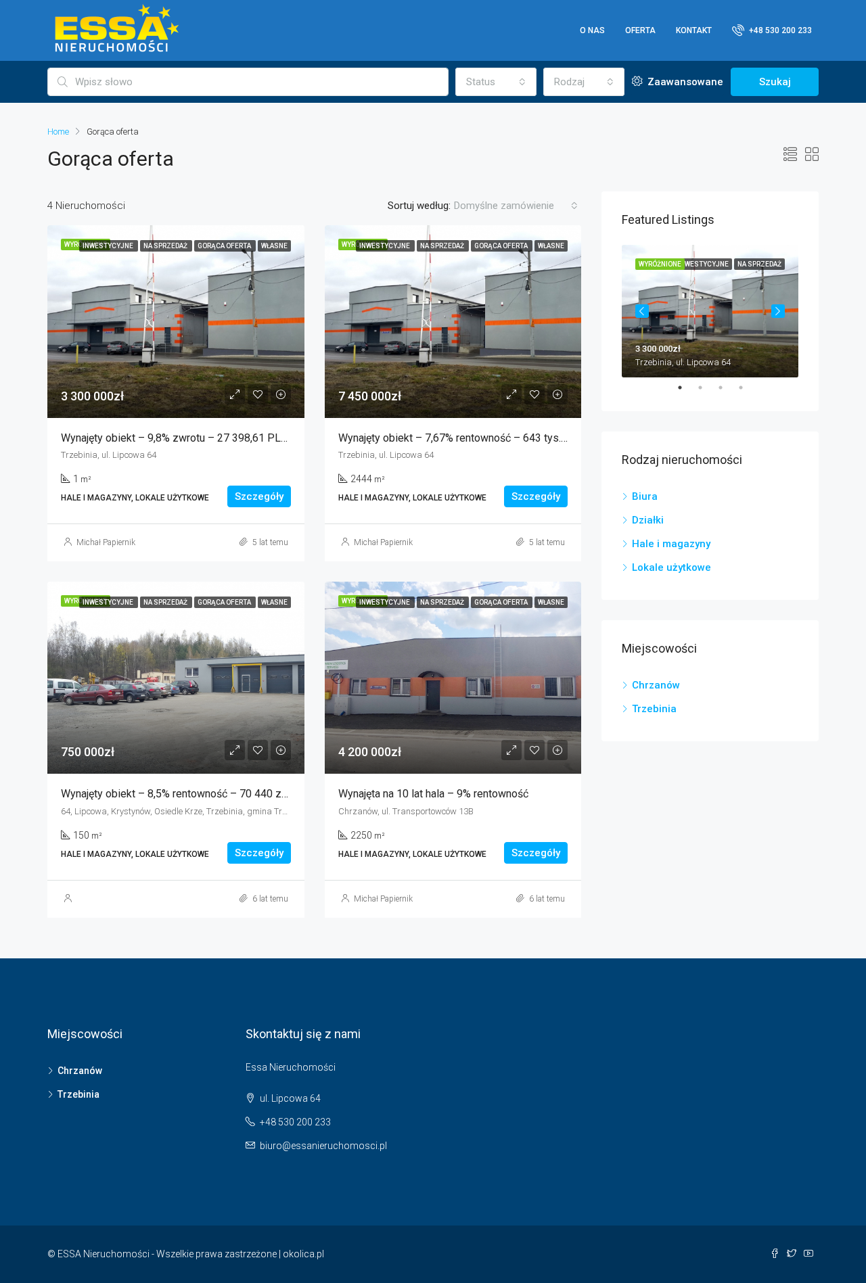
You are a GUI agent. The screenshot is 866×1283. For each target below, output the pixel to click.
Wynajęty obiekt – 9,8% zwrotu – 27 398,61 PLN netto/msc (200, 437)
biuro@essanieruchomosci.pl (323, 1145)
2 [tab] (707, 387)
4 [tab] (747, 387)
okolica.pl (303, 1254)
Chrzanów (656, 685)
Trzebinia (654, 709)
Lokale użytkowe (671, 567)
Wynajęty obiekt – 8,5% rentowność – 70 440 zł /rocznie (194, 793)
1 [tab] (686, 387)
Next (778, 311)
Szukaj (775, 82)
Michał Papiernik (105, 542)
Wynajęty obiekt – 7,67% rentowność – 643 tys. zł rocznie (474, 437)
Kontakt (694, 30)
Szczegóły (259, 496)
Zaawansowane (684, 82)
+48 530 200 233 (779, 30)
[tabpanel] (710, 311)
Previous (642, 311)
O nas (592, 30)
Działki (648, 520)
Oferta (640, 30)
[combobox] (496, 82)
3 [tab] (727, 387)
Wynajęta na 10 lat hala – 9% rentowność (433, 793)
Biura (645, 496)
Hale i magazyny (671, 544)
